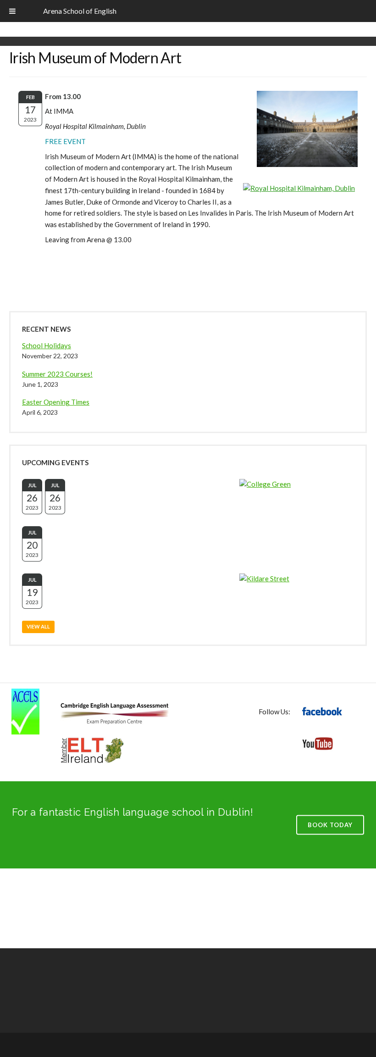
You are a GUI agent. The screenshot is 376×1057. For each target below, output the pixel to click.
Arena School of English (79, 10)
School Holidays (46, 345)
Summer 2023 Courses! (57, 374)
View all (38, 626)
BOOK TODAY (330, 824)
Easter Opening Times (55, 402)
